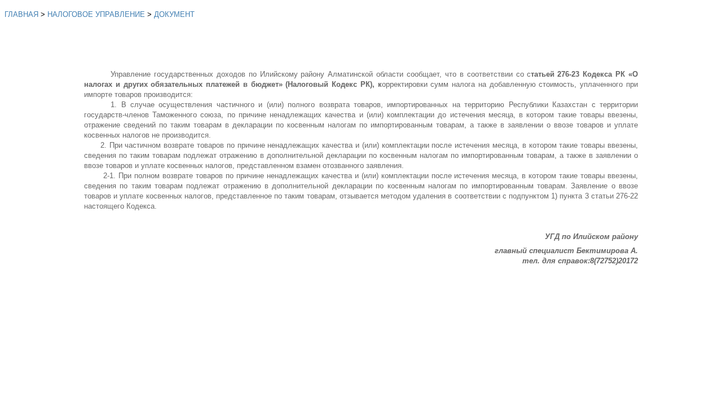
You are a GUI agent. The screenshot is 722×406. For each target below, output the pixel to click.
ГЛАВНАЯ (21, 14)
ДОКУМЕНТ (174, 14)
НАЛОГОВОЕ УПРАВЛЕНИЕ (96, 14)
